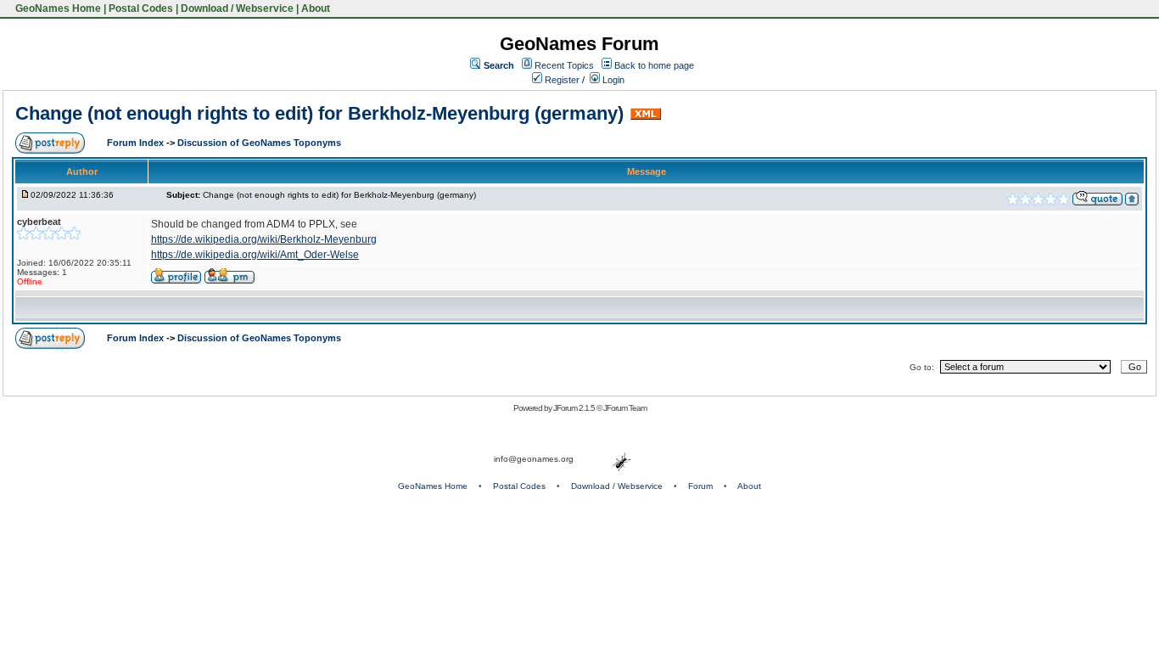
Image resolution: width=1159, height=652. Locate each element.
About (315, 8)
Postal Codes (141, 8)
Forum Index (136, 143)
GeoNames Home (57, 8)
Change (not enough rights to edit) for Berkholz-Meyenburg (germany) (319, 113)
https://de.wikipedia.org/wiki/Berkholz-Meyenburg (264, 239)
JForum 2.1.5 (574, 408)
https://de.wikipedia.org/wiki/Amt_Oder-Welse (255, 255)
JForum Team (625, 408)
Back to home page (654, 65)
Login (612, 80)
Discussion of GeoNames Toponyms (259, 143)
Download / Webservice (237, 8)
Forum (700, 486)
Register (561, 80)
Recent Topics (564, 65)
